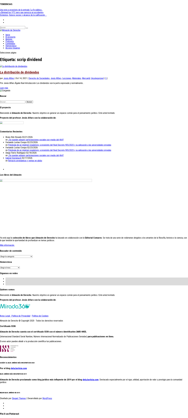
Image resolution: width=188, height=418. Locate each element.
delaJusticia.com (19, 368)
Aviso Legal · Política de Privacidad (15, 316)
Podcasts (10, 41)
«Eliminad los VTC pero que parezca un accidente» (22, 12)
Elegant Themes (19, 398)
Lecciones (66, 78)
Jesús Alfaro (8, 78)
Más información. (7, 245)
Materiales (76, 78)
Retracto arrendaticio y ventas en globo (25, 160)
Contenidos (10, 43)
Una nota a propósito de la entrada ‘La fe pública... (21, 10)
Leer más (4, 88)
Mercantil (86, 78)
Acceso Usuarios (13, 48)
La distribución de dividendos (19, 72)
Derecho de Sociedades (39, 78)
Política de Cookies (40, 316)
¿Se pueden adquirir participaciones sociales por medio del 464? (36, 139)
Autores (9, 39)
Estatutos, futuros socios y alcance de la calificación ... (23, 15)
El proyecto (10, 37)
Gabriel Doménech (13, 158)
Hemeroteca (11, 45)
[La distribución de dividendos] (13, 66)
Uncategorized (97, 78)
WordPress (47, 398)
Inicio (8, 34)
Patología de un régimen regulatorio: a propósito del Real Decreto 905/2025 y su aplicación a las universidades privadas (59, 145)
